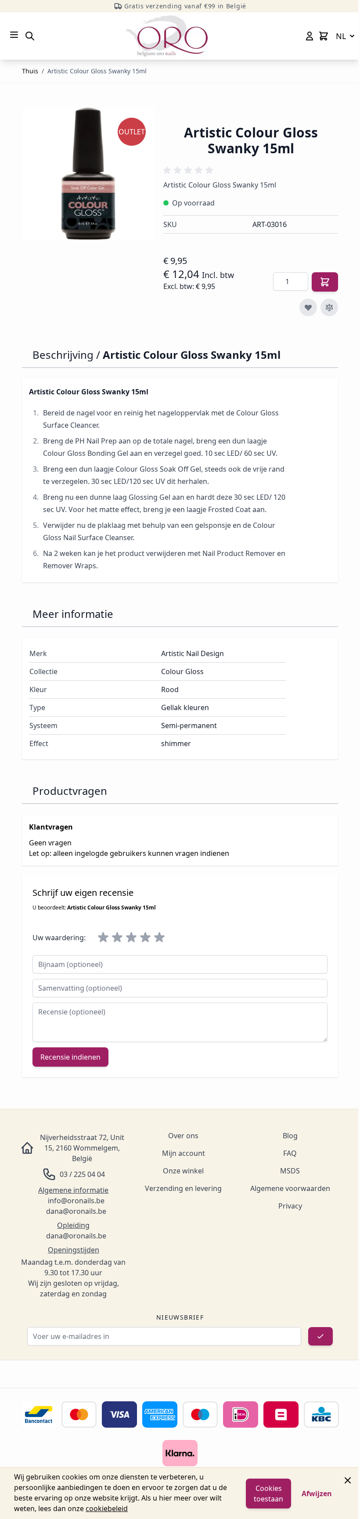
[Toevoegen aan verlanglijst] (308, 307)
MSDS (290, 1171)
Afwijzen (317, 1493)
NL (341, 36)
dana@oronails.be (76, 1211)
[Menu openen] (14, 34)
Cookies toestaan (268, 1493)
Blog (290, 1135)
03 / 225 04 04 (82, 1174)
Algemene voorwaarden (290, 1188)
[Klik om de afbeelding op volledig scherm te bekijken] (88, 173)
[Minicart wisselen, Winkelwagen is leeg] (324, 36)
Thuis (30, 71)
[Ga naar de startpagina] (167, 36)
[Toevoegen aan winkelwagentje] (325, 282)
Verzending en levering (183, 1188)
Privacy (290, 1206)
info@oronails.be (76, 1200)
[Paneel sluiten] (347, 1480)
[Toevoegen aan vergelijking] (329, 307)
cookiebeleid (107, 1508)
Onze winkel (183, 1171)
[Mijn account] (309, 36)
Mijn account (183, 1153)
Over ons (183, 1135)
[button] (189, 170)
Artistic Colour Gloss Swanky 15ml (97, 71)
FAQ (290, 1153)
